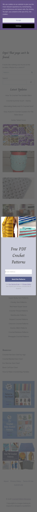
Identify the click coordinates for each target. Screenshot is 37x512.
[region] (18, 15)
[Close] (33, 220)
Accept (18, 20)
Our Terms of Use (14, 284)
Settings (18, 26)
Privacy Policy (27, 284)
